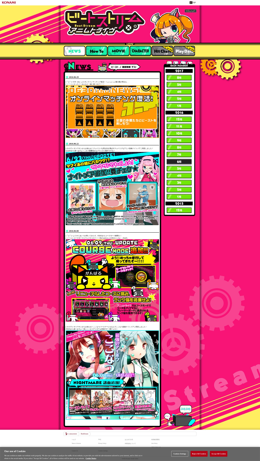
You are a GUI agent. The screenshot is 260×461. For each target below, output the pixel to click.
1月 (179, 106)
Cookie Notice (91, 458)
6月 (179, 161)
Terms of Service (76, 443)
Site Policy (154, 443)
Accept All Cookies (218, 454)
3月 (179, 183)
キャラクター (140, 51)
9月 (179, 140)
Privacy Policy (102, 443)
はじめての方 (129, 439)
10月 (179, 133)
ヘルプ (74, 439)
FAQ (99, 439)
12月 (179, 119)
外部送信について (130, 443)
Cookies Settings (179, 454)
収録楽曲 (118, 51)
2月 (179, 99)
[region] (130, 454)
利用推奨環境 (155, 439)
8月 (179, 78)
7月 (179, 154)
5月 (179, 85)
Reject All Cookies (199, 454)
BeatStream (130, 22)
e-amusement (72, 434)
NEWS (74, 51)
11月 (179, 126)
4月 (179, 92)
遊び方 (96, 51)
